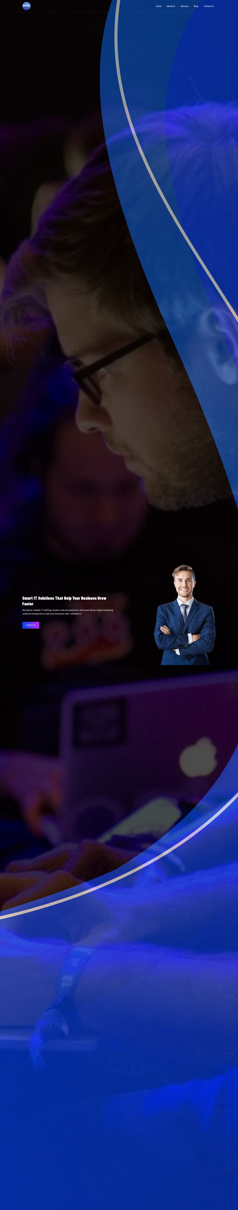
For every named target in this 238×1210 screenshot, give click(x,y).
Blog (196, 6)
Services (185, 6)
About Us (171, 6)
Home (158, 6)
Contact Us (209, 6)
